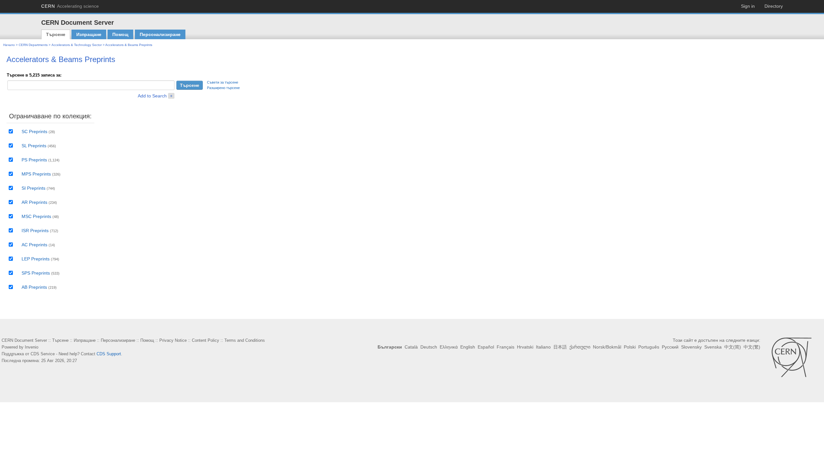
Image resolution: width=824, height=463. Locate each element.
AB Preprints (34, 287)
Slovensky (691, 347)
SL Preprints (34, 145)
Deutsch (428, 347)
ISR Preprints (35, 230)
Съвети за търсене (222, 82)
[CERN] (791, 357)
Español (486, 347)
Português (648, 347)
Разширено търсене (223, 88)
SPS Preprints (36, 273)
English (467, 347)
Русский (670, 347)
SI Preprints (33, 188)
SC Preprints (34, 131)
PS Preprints (34, 159)
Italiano (543, 347)
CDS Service (43, 353)
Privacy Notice (173, 340)
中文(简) (732, 347)
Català (411, 347)
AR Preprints (34, 202)
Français (505, 347)
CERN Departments (33, 45)
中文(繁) (752, 347)
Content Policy (205, 340)
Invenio (31, 347)
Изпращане (88, 34)
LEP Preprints (36, 258)
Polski (630, 347)
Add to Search (152, 95)
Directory (773, 6)
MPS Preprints (36, 174)
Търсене (55, 34)
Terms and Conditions (244, 340)
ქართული (579, 347)
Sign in (748, 6)
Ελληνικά (449, 347)
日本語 (560, 347)
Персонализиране (160, 34)
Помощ (120, 34)
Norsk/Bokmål (607, 347)
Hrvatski (525, 347)
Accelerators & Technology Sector (77, 45)
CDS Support (109, 353)
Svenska (713, 347)
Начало (9, 45)
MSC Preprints (36, 216)
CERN (70, 6)
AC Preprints (34, 244)
